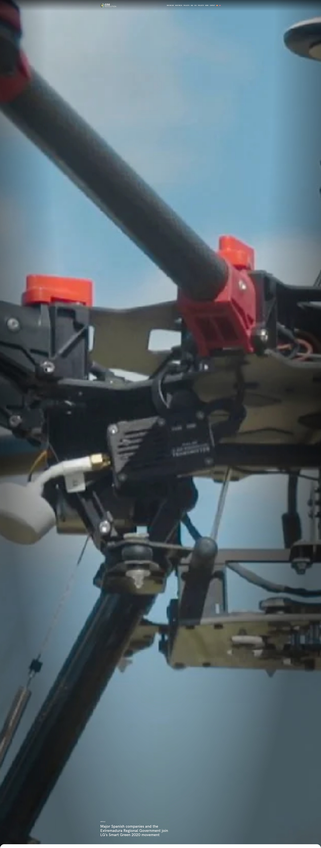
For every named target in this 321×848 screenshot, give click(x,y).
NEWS (206, 5)
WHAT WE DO (178, 5)
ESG (195, 5)
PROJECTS (186, 5)
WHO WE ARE (170, 5)
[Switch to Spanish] (217, 5)
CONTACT (212, 5)
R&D (192, 5)
